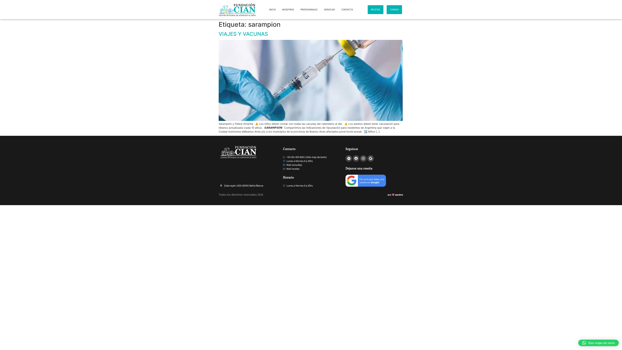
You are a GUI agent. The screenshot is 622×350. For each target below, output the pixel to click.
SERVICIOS (329, 9)
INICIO (272, 9)
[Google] (370, 158)
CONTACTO (347, 9)
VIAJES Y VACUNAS (243, 34)
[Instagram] (363, 158)
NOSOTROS (288, 9)
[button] (598, 343)
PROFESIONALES (308, 9)
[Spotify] (349, 158)
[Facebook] (356, 158)
